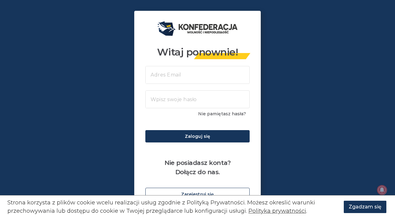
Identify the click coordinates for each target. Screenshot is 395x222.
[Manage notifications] (382, 190)
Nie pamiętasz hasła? (222, 114)
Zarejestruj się (197, 194)
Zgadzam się (365, 207)
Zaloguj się (197, 136)
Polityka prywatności (277, 211)
